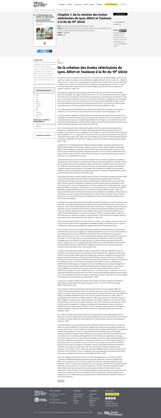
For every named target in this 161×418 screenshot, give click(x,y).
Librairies (91, 402)
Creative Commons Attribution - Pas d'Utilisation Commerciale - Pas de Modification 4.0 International (120, 39)
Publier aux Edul (93, 394)
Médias (91, 396)
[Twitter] (109, 398)
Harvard (38, 106)
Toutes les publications (78, 394)
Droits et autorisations (94, 398)
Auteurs (69, 4)
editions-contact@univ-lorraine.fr (59, 402)
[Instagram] (114, 398)
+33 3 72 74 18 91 (56, 399)
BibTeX (39, 126)
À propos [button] (99, 4)
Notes (60, 381)
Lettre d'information (111, 4)
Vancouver (39, 114)
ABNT (37, 101)
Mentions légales (109, 401)
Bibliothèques (92, 400)
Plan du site (92, 405)
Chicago (38, 103)
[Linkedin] (112, 398)
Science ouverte (89, 4)
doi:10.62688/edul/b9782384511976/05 (45, 84)
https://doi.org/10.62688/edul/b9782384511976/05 (77, 26)
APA (37, 99)
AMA (37, 116)
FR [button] (124, 4)
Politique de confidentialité (111, 403)
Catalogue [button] (62, 4)
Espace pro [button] (78, 4)
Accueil (36, 10)
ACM (37, 95)
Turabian (38, 112)
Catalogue (42, 10)
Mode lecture (121, 14)
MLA (37, 110)
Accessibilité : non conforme (111, 405)
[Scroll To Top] (158, 416)
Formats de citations (43, 90)
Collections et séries (78, 396)
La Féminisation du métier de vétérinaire (58, 10)
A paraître (75, 402)
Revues (75, 398)
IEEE (37, 108)
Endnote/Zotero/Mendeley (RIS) (46, 124)
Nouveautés (76, 400)
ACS (37, 97)
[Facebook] (106, 398)
